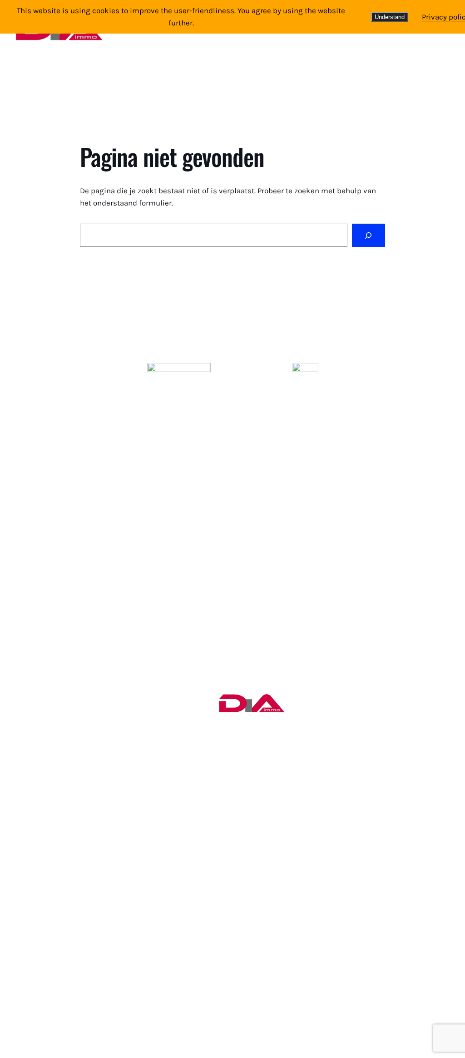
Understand (390, 17)
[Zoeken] (368, 235)
